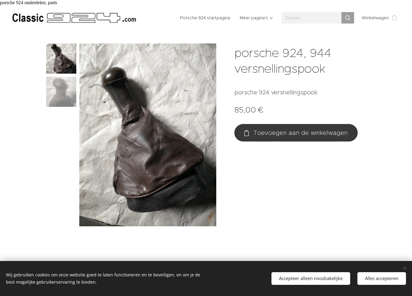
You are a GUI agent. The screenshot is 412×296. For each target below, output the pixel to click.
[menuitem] (207, 17)
